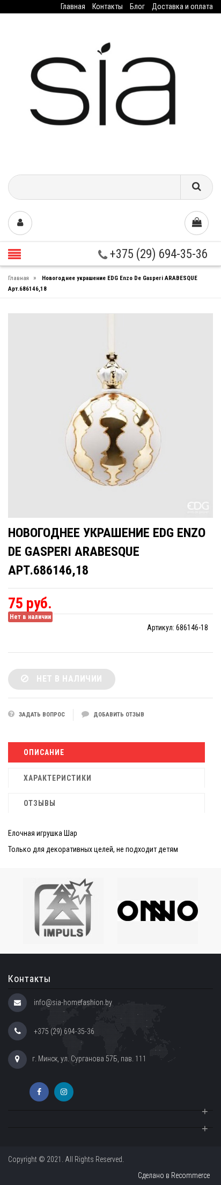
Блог (137, 6)
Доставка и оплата (182, 6)
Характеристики (58, 778)
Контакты (107, 6)
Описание (44, 752)
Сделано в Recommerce (174, 1175)
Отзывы (40, 803)
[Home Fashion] (110, 90)
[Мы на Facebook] (39, 1091)
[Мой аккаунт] (20, 223)
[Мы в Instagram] (63, 1091)
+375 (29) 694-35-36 (157, 254)
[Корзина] (197, 223)
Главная (73, 6)
